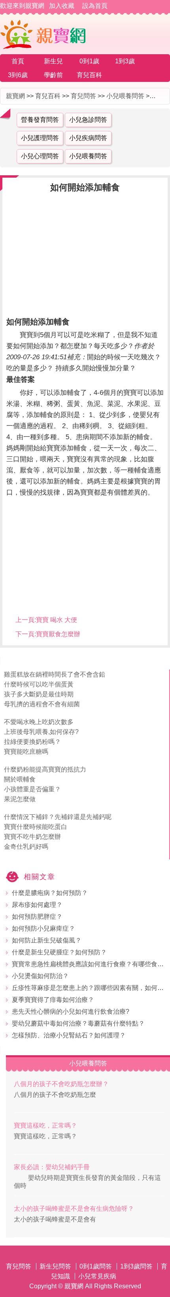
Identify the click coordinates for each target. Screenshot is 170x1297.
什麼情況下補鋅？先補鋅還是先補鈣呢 (57, 816)
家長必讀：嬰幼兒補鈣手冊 (52, 1167)
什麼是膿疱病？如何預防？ (50, 892)
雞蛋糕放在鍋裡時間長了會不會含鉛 (54, 674)
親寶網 (15, 96)
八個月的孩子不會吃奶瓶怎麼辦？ (61, 1084)
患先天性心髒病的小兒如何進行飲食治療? (70, 1011)
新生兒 (53, 61)
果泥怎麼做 (20, 799)
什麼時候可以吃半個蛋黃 (39, 684)
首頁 (17, 61)
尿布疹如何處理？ (37, 904)
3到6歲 (18, 75)
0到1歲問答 (95, 1266)
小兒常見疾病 (97, 1276)
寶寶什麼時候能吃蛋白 (35, 826)
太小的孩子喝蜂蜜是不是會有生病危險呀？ (74, 1208)
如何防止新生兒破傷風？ (46, 940)
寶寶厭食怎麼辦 (58, 634)
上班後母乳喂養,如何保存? (41, 731)
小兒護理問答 (40, 138)
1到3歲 (125, 61)
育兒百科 (89, 75)
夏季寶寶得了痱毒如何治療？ (53, 999)
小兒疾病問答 (88, 138)
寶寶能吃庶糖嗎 (26, 751)
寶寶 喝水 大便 (56, 619)
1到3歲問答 (136, 1266)
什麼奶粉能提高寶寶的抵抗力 (45, 769)
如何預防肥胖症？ (37, 916)
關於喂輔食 (20, 779)
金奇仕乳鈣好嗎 (26, 846)
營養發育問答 (40, 119)
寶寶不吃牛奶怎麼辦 (32, 836)
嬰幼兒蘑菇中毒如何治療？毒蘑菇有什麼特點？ (78, 1023)
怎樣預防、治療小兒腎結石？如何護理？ (69, 1035)
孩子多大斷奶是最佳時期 (39, 694)
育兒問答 (83, 96)
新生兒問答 (55, 1266)
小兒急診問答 (88, 119)
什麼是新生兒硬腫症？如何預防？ (59, 952)
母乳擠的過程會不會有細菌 (42, 704)
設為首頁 (95, 5)
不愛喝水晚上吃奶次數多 (39, 722)
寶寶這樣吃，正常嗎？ (45, 1125)
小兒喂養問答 (125, 96)
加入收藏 (61, 5)
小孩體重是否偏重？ (32, 789)
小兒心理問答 (40, 156)
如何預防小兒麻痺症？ (43, 928)
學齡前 (53, 75)
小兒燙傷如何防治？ (40, 976)
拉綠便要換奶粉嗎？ (32, 741)
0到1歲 (89, 61)
